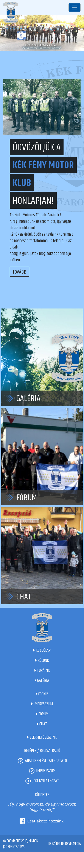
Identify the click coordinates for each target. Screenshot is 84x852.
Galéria (28, 398)
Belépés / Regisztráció (42, 750)
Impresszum (43, 704)
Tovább (19, 272)
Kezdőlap (43, 650)
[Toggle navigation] (74, 7)
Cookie (42, 694)
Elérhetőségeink (43, 737)
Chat (23, 596)
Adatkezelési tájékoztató (46, 761)
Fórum (26, 497)
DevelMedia (73, 844)
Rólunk (43, 660)
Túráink (43, 670)
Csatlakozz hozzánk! (45, 821)
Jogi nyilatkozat (46, 781)
